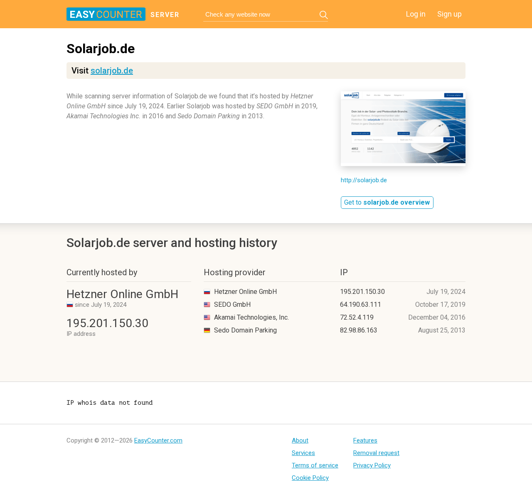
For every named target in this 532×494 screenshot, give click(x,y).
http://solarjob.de (364, 180)
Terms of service (315, 465)
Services (303, 453)
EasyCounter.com (158, 440)
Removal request (376, 453)
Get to (387, 202)
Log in (416, 14)
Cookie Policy (310, 478)
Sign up (449, 14)
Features (365, 440)
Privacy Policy (372, 465)
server (165, 15)
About (300, 440)
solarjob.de (112, 71)
